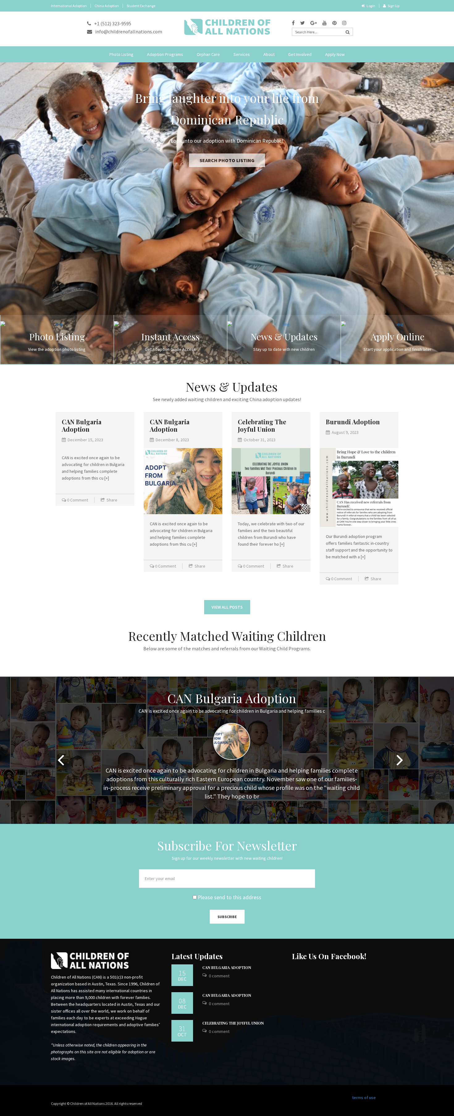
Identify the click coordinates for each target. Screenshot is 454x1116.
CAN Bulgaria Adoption (81, 425)
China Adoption (107, 5)
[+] (106, 478)
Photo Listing (121, 54)
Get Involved (300, 54)
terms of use (364, 1097)
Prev (60, 755)
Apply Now (335, 54)
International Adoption (69, 5)
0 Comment (77, 500)
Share (112, 500)
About (269, 54)
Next (400, 755)
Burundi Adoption (353, 421)
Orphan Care (208, 54)
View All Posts (227, 607)
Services (241, 54)
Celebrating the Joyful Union (262, 425)
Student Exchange (141, 5)
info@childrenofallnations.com (128, 31)
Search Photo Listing (227, 139)
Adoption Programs (165, 54)
